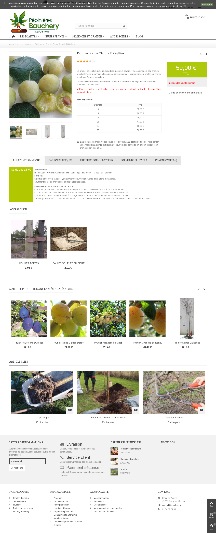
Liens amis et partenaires (65, 515)
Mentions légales (61, 518)
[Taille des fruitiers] (174, 392)
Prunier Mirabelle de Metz (108, 342)
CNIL (185, 6)
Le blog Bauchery (21, 511)
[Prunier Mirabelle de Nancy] (147, 318)
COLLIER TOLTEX (29, 263)
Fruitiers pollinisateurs (96, 160)
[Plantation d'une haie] (114, 461)
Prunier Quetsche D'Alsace (29, 342)
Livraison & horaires (62, 508)
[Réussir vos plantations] (114, 451)
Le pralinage (42, 417)
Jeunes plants (54, 37)
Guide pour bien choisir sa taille (185, 92)
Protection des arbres (23, 508)
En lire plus (42, 422)
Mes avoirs (99, 501)
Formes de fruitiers (134, 160)
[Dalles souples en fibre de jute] (68, 239)
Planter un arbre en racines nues (108, 417)
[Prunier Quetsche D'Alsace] (29, 318)
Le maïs (123, 469)
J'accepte (207, 4)
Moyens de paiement (63, 511)
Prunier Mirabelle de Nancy (147, 342)
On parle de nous (61, 501)
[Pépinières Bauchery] (34, 22)
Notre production (61, 505)
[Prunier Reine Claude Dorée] (68, 318)
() (93, 61)
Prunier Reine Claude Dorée (68, 342)
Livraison (74, 444)
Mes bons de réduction (104, 511)
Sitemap (57, 525)
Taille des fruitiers (174, 417)
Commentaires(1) (166, 160)
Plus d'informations (26, 160)
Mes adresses (100, 505)
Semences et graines (87, 37)
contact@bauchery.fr (171, 505)
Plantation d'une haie (129, 459)
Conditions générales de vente (67, 522)
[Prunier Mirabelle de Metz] (108, 318)
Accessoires (119, 37)
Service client (78, 457)
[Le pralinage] (42, 392)
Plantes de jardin (21, 498)
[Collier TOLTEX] (29, 239)
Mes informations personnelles (108, 508)
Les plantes (28, 37)
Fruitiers (17, 505)
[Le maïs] (114, 471)
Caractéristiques (60, 160)
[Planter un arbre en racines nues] (108, 392)
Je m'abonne (17, 468)
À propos (57, 498)
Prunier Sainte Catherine (187, 342)
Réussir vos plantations (130, 449)
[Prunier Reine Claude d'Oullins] (17, 132)
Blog (139, 37)
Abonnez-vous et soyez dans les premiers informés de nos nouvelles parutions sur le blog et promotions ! (32, 452)
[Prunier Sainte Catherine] (187, 318)
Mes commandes (101, 498)
